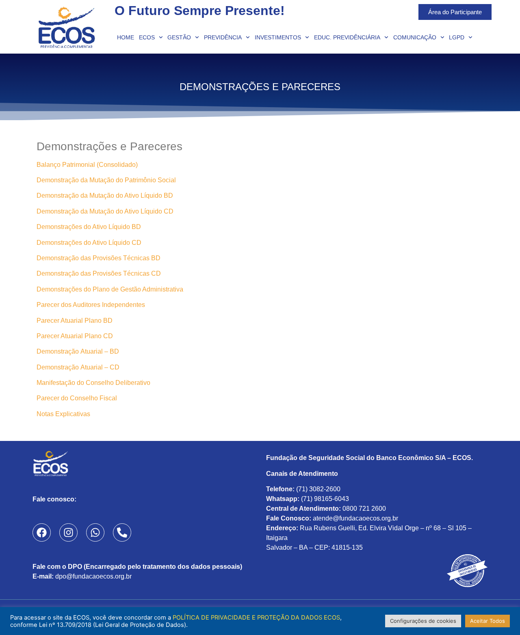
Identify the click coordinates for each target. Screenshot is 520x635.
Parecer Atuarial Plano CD (75, 336)
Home (125, 37)
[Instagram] (68, 532)
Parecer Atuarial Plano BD (75, 320)
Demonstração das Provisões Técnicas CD (99, 273)
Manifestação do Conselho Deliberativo (93, 382)
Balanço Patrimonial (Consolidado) (88, 164)
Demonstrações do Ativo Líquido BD (89, 226)
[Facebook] (41, 532)
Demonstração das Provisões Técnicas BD (98, 258)
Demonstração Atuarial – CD (78, 367)
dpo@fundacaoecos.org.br (93, 576)
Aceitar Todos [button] (487, 621)
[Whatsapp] (95, 532)
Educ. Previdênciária (347, 37)
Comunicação (414, 37)
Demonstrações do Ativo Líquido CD (89, 242)
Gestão (179, 37)
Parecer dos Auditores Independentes (91, 304)
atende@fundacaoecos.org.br (355, 518)
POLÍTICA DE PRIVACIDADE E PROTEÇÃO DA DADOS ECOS (256, 617)
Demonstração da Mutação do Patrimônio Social (106, 180)
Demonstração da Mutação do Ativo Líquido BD (105, 195)
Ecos (147, 37)
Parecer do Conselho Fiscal (77, 398)
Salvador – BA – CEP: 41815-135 (314, 547)
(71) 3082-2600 (318, 489)
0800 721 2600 (364, 508)
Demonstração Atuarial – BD (78, 351)
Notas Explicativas (63, 413)
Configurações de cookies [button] (423, 621)
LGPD (456, 37)
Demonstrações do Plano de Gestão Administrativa (110, 289)
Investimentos (278, 37)
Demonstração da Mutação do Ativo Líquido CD (105, 211)
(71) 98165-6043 (325, 498)
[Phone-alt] (122, 532)
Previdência (223, 37)
